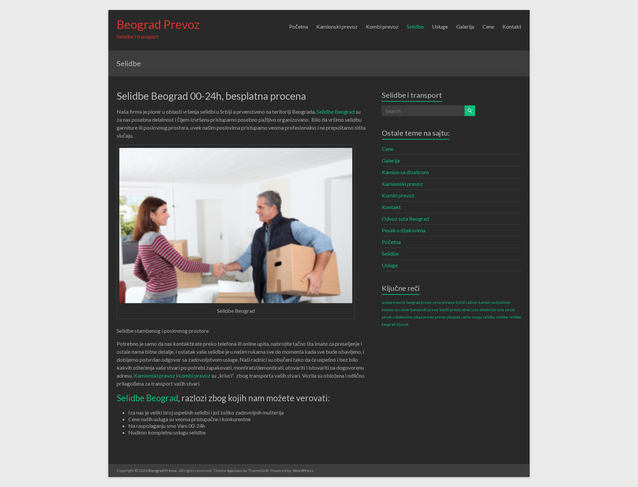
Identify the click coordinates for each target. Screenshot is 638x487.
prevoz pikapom (447, 317)
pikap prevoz (423, 317)
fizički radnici (467, 302)
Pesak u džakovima (403, 230)
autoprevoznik (393, 302)
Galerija (465, 26)
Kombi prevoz (382, 26)
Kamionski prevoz (337, 26)
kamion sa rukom (395, 309)
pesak (510, 309)
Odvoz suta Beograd (405, 218)
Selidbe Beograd (336, 111)
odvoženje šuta (491, 309)
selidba (489, 317)
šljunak (402, 324)
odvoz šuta (470, 309)
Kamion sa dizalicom (405, 172)
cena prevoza (444, 302)
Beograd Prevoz (158, 24)
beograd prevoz (419, 302)
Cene (488, 26)
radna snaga (471, 317)
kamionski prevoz (424, 309)
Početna (298, 26)
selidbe (502, 317)
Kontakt (511, 26)
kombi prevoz (194, 375)
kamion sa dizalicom (494, 302)
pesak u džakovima (397, 317)
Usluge (440, 26)
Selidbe (415, 26)
